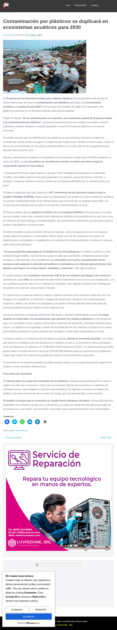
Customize (17, 609)
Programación (80, 5)
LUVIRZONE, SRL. (64, 625)
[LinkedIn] (40, 6)
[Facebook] (26, 6)
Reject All (41, 609)
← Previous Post (12, 437)
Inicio (68, 5)
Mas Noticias (21, 430)
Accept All (28, 616)
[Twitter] (33, 6)
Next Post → (107, 437)
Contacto (94, 5)
